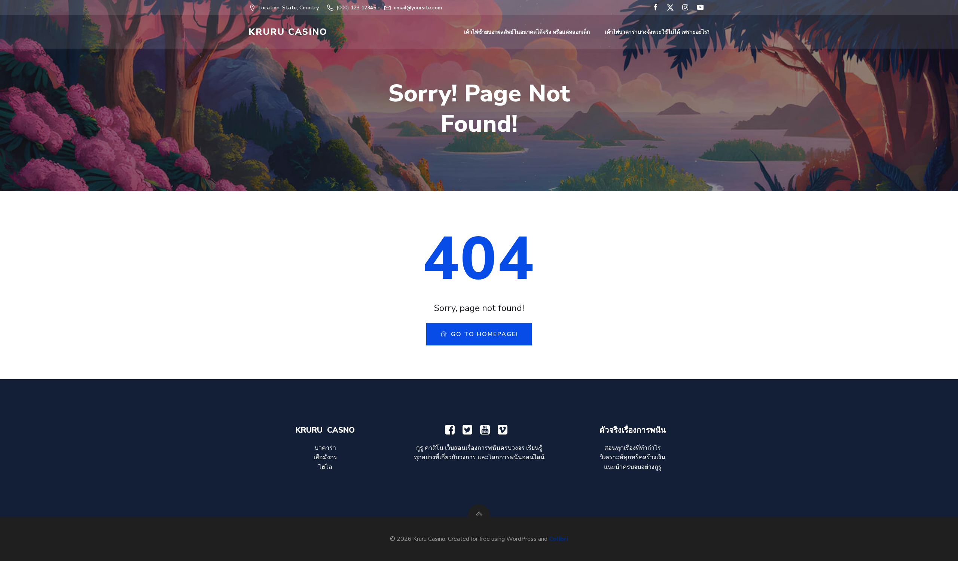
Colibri (558, 539)
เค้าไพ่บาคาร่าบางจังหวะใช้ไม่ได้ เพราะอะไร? (657, 32)
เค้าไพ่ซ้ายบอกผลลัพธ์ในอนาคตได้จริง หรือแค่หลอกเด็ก (527, 32)
